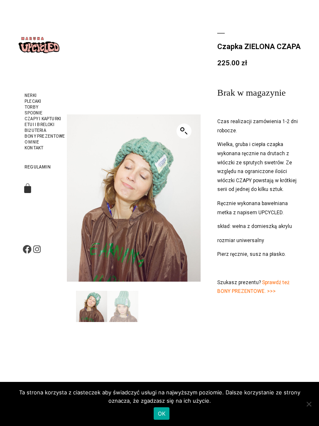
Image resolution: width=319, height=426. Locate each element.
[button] (184, 131)
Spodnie (33, 113)
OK (162, 413)
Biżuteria (35, 130)
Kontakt (34, 148)
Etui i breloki (39, 124)
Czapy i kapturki (43, 118)
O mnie (32, 142)
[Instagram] (36, 249)
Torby (31, 107)
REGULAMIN (38, 167)
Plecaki (33, 101)
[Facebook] (27, 249)
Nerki (31, 95)
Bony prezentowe (45, 136)
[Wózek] (27, 188)
